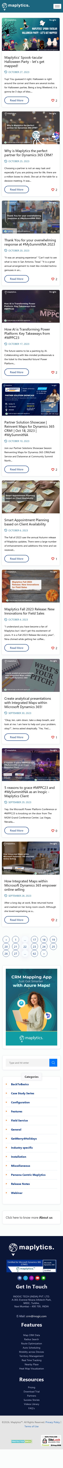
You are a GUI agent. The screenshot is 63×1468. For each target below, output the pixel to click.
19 (53, 939)
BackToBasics (20, 1084)
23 (34, 946)
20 (6, 946)
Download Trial (32, 1391)
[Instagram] (31, 1278)
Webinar (16, 1193)
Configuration (20, 1102)
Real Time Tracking (31, 1360)
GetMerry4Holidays (24, 1138)
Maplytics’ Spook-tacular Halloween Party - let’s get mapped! (24, 61)
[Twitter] (25, 1278)
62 (34, 953)
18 (44, 939)
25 (53, 946)
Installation (18, 1156)
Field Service (19, 1120)
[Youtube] (37, 1278)
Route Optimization (31, 1343)
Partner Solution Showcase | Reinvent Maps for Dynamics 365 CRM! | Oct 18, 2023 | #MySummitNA (29, 428)
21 (15, 946)
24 (44, 946)
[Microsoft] (43, 1278)
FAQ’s (31, 1408)
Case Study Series (22, 1093)
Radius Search (31, 1339)
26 (6, 953)
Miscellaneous (20, 1165)
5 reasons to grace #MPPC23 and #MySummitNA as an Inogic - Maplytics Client (29, 791)
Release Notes (20, 1184)
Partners (31, 1395)
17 (34, 939)
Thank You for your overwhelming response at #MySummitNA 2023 (30, 242)
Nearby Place (31, 1364)
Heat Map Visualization (31, 1368)
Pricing (31, 1387)
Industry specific (22, 1147)
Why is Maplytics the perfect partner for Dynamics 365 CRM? (28, 152)
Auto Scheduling (31, 1347)
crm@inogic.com (36, 1316)
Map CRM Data (31, 1335)
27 (15, 953)
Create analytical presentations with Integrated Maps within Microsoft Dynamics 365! (27, 702)
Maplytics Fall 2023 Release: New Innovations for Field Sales (29, 611)
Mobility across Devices (31, 1351)
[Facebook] (19, 1278)
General (16, 1129)
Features (16, 1111)
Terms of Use (31, 1426)
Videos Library (31, 1404)
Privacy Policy (53, 1422)
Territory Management (31, 1356)
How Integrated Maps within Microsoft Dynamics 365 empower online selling (30, 885)
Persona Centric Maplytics (28, 1174)
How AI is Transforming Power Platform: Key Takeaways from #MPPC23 (27, 333)
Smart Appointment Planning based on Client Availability (26, 521)
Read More (16, 100)
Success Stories (32, 1399)
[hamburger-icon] (57, 6)
